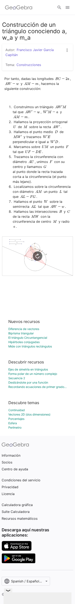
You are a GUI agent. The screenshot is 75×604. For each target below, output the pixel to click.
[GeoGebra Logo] (18, 7)
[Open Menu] (67, 7)
